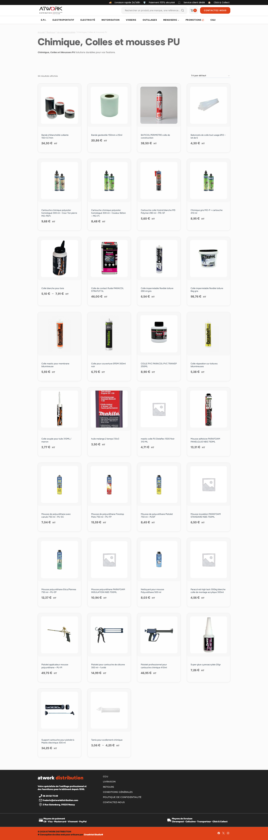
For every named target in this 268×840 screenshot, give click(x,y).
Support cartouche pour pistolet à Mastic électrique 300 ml (57, 741)
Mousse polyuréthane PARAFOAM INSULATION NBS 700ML (108, 591)
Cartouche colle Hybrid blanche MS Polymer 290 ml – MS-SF (158, 211)
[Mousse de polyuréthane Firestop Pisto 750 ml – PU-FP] (109, 484)
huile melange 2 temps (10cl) (105, 438)
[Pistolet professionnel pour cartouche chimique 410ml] (158, 634)
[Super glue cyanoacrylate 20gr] (208, 634)
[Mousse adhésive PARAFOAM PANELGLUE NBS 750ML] (208, 409)
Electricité (87, 19)
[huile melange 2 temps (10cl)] (109, 409)
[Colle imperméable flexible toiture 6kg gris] (208, 258)
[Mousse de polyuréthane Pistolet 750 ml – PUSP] (158, 484)
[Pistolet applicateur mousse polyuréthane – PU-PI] (59, 634)
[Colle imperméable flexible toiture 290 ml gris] (158, 258)
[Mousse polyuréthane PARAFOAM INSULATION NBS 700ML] (109, 559)
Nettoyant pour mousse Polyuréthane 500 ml (152, 591)
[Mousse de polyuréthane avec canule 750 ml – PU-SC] (59, 484)
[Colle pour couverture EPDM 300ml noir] (109, 333)
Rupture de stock (208, 228)
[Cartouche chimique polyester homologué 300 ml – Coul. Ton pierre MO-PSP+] (59, 180)
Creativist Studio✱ (93, 834)
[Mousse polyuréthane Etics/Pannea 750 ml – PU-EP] (59, 559)
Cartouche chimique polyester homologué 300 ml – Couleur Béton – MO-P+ (108, 213)
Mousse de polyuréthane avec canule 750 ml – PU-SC (56, 515)
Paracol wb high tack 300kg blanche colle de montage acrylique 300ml (208, 591)
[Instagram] (228, 833)
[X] (223, 833)
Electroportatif (63, 19)
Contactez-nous (114, 802)
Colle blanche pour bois (52, 288)
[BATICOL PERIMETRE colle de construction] (158, 105)
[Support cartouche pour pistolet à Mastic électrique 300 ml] (59, 710)
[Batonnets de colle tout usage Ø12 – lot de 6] (208, 105)
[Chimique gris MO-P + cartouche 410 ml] (208, 180)
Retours (108, 786)
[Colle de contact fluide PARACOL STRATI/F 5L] (109, 258)
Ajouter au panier (59, 304)
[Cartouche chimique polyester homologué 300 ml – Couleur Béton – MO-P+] (109, 180)
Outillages (150, 19)
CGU (213, 19)
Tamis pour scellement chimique (107, 740)
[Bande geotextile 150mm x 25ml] (109, 105)
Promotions (193, 19)
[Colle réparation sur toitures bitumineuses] (208, 333)
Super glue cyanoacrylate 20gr (206, 664)
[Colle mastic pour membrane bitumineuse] (59, 333)
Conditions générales (118, 792)
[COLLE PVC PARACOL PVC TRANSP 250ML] (158, 333)
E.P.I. (43, 19)
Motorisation (111, 19)
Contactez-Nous (215, 10)
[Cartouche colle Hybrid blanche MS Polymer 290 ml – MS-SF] (158, 180)
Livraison (109, 781)
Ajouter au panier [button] (109, 150)
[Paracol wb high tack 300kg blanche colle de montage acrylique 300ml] (208, 559)
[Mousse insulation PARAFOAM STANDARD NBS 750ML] (208, 484)
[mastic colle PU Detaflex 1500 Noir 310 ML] (158, 409)
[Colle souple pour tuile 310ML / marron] (59, 409)
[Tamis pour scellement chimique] (109, 710)
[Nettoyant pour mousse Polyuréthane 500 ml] (158, 559)
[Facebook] (218, 833)
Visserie (131, 19)
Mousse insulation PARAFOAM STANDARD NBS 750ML (206, 515)
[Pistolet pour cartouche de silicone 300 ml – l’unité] (109, 634)
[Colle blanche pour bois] (59, 258)
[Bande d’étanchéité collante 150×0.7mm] (59, 105)
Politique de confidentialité (122, 797)
